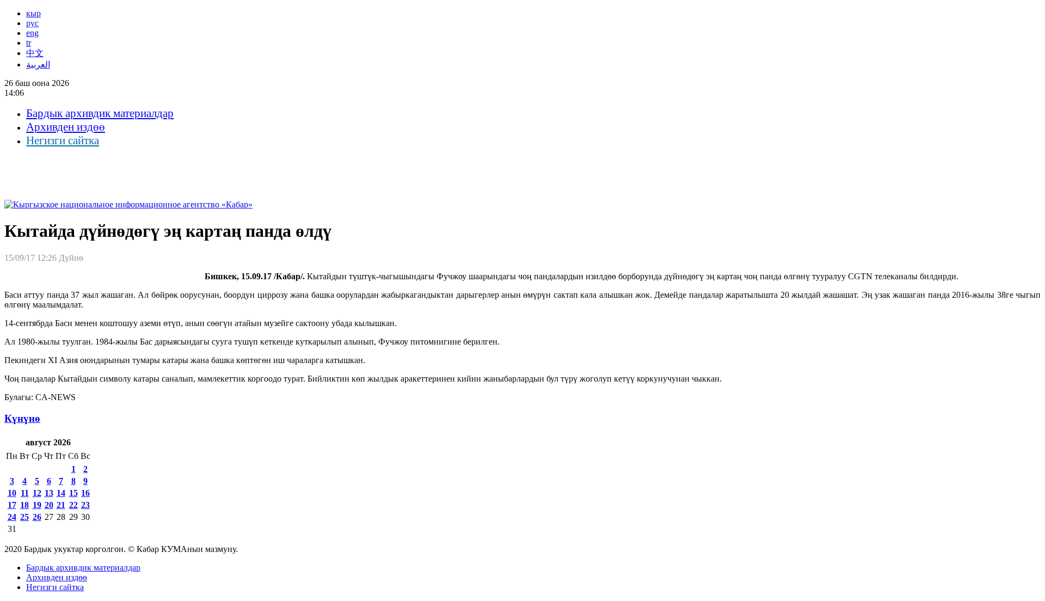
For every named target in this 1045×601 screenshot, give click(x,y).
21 (61, 505)
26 (37, 517)
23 (85, 505)
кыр (33, 13)
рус (32, 23)
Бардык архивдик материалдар (100, 113)
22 (73, 505)
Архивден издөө (65, 126)
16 (85, 493)
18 (24, 505)
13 (49, 493)
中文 (35, 53)
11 (25, 493)
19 (37, 505)
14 (61, 493)
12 (37, 493)
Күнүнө (22, 418)
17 (12, 505)
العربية (38, 64)
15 (73, 493)
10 (12, 493)
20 (49, 505)
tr (28, 42)
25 (24, 517)
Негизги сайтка (62, 140)
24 (12, 517)
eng (32, 33)
